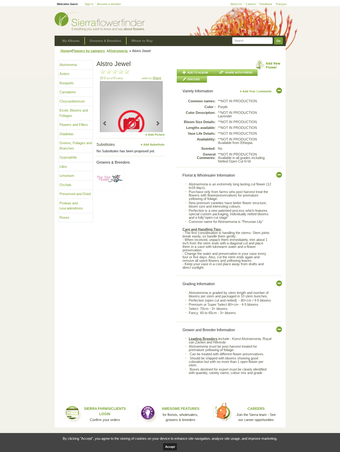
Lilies (63, 166)
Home (65, 51)
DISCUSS (192, 79)
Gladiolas (66, 134)
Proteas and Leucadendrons (71, 205)
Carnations (67, 92)
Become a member (109, 4)
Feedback (266, 4)
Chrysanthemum (72, 101)
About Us (236, 4)
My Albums (71, 41)
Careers (251, 4)
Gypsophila (68, 157)
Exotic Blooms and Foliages (73, 113)
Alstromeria (118, 51)
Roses (64, 217)
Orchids (65, 185)
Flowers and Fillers (73, 125)
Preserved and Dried (75, 194)
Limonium (66, 176)
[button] (104, 123)
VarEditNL (255, 91)
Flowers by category (89, 51)
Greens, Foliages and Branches (75, 145)
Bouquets (66, 83)
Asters (64, 74)
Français (281, 4)
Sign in (89, 4)
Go (278, 41)
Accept (170, 447)
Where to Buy (142, 41)
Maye (157, 78)
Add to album (196, 72)
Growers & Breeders (105, 41)
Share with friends (236, 72)
